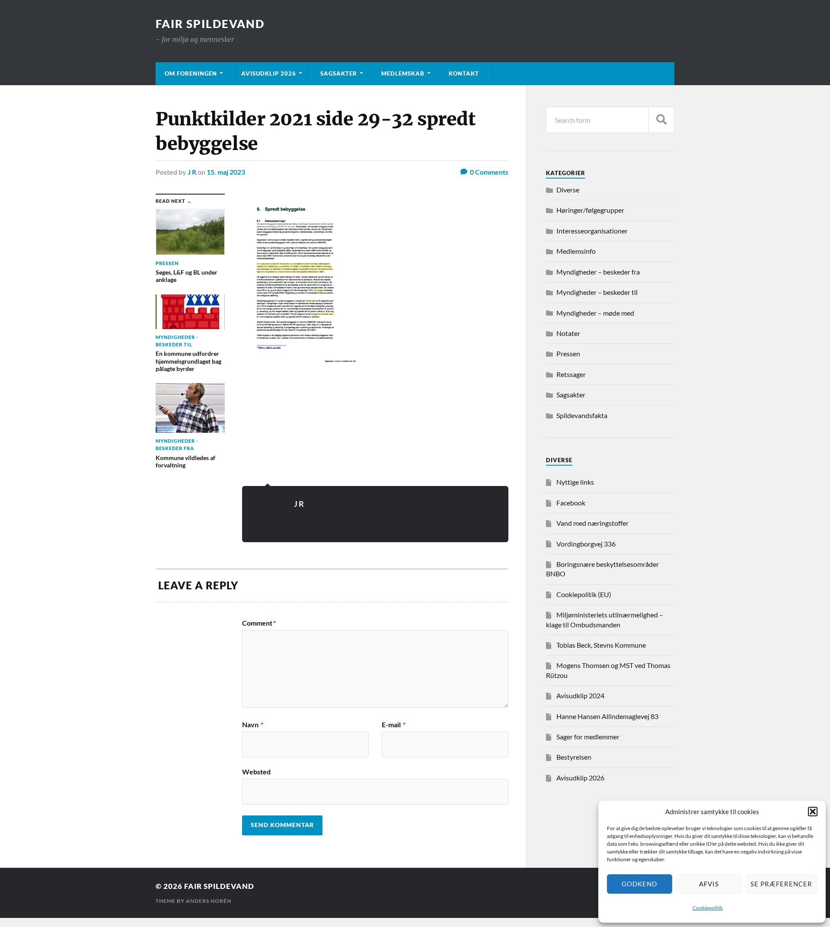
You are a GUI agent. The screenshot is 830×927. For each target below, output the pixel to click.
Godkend (639, 884)
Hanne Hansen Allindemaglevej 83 (607, 716)
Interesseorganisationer (592, 231)
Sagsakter (338, 73)
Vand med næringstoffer (592, 523)
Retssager (571, 374)
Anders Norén (208, 901)
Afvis (709, 884)
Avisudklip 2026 (268, 73)
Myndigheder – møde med (595, 313)
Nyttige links (575, 482)
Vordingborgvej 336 (586, 544)
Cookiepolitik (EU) (583, 594)
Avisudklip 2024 (580, 695)
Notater (568, 333)
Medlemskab (403, 73)
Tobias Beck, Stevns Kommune (601, 645)
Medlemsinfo (576, 251)
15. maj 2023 (226, 172)
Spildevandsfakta (581, 415)
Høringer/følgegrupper (590, 210)
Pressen (568, 353)
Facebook (570, 503)
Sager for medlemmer (587, 736)
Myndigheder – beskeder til (597, 292)
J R (192, 172)
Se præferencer (781, 884)
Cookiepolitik (708, 908)
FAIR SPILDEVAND (210, 23)
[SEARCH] (661, 120)
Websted (256, 771)
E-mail (393, 724)
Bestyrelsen (573, 757)
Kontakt (464, 73)
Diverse (567, 189)
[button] (812, 811)
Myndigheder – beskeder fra (598, 272)
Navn (252, 724)
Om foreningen (191, 73)
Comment (259, 623)
